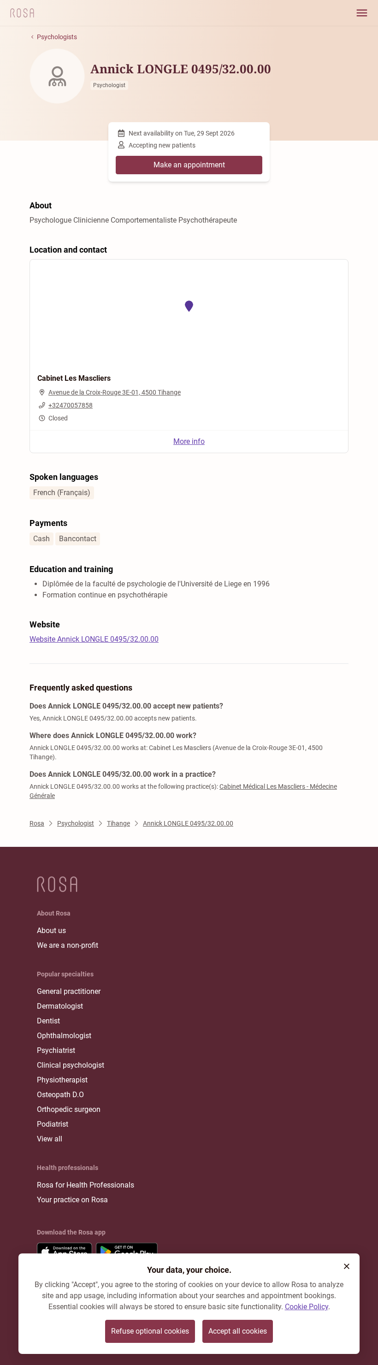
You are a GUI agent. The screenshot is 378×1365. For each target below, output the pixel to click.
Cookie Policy (306, 1306)
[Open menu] (362, 13)
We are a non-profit (67, 945)
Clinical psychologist (70, 1065)
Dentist (48, 1020)
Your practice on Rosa (72, 1199)
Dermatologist (60, 1006)
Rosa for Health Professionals (85, 1185)
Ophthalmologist (64, 1035)
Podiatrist (52, 1124)
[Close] (346, 1266)
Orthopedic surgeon (68, 1109)
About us (51, 930)
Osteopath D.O (60, 1094)
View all (49, 1139)
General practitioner (68, 991)
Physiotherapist (62, 1079)
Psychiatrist (56, 1050)
